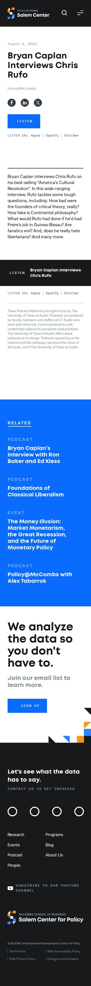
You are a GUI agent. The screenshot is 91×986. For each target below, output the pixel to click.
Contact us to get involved (41, 789)
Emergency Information (63, 958)
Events (14, 845)
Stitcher (71, 135)
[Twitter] (34, 811)
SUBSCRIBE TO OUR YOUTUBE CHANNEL (47, 888)
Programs (54, 834)
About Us (54, 855)
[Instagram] (12, 811)
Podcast (15, 855)
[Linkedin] (79, 811)
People (14, 865)
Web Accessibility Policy (63, 951)
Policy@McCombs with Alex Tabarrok (40, 578)
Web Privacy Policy (22, 958)
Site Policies (17, 951)
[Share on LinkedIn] (25, 103)
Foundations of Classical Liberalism (36, 492)
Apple (35, 135)
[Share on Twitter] (38, 103)
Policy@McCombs (22, 88)
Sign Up (30, 706)
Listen (25, 121)
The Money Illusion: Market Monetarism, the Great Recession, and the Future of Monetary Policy (37, 535)
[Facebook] (57, 811)
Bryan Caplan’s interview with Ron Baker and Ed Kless (34, 455)
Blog (50, 845)
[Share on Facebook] (12, 103)
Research (16, 834)
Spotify (52, 135)
